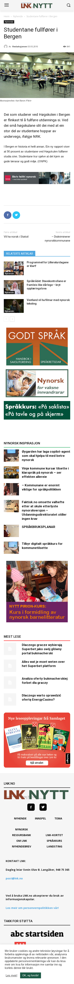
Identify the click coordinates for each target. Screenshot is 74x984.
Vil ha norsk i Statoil (16, 236)
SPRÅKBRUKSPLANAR (38, 527)
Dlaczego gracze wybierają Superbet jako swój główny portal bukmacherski (42, 649)
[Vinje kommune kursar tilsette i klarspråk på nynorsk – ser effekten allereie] (11, 472)
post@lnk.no (14, 878)
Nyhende (18, 16)
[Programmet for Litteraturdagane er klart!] (14, 268)
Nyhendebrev (21, 846)
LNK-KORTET (54, 835)
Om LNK (21, 841)
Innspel (40, 818)
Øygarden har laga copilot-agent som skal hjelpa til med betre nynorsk (46, 456)
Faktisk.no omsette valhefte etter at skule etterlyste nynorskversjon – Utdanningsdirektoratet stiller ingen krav (44, 510)
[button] (68, 5)
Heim (6, 16)
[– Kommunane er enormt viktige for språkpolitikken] (11, 489)
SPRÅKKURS (54, 841)
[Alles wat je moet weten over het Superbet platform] (11, 666)
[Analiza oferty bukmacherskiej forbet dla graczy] (11, 682)
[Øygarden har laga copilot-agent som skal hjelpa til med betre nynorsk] (11, 455)
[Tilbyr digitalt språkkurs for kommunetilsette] (11, 548)
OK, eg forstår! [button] (30, 975)
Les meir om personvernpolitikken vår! (32, 908)
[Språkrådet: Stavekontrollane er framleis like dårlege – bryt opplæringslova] (14, 287)
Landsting (54, 846)
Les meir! (11, 975)
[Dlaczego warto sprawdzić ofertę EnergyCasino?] (11, 699)
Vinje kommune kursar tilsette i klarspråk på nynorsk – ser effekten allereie (45, 472)
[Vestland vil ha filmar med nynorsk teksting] (14, 306)
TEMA (58, 818)
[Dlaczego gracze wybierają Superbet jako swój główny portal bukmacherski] (11, 649)
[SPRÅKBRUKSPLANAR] (11, 531)
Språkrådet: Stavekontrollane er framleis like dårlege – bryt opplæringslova (46, 285)
